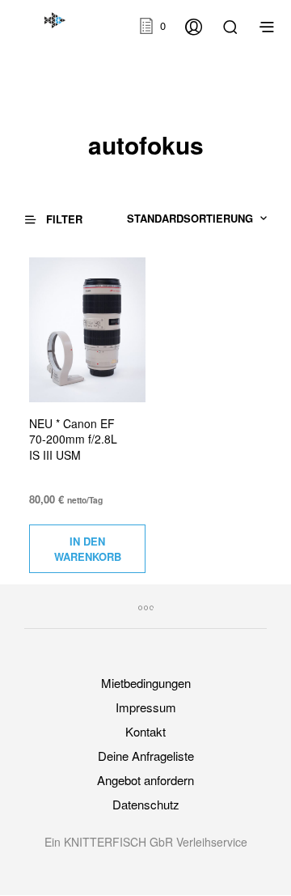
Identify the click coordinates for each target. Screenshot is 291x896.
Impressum (146, 707)
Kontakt (145, 731)
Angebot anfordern (145, 779)
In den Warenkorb (87, 548)
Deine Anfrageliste (146, 755)
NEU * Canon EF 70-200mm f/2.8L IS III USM (73, 439)
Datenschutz (145, 804)
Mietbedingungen (146, 682)
